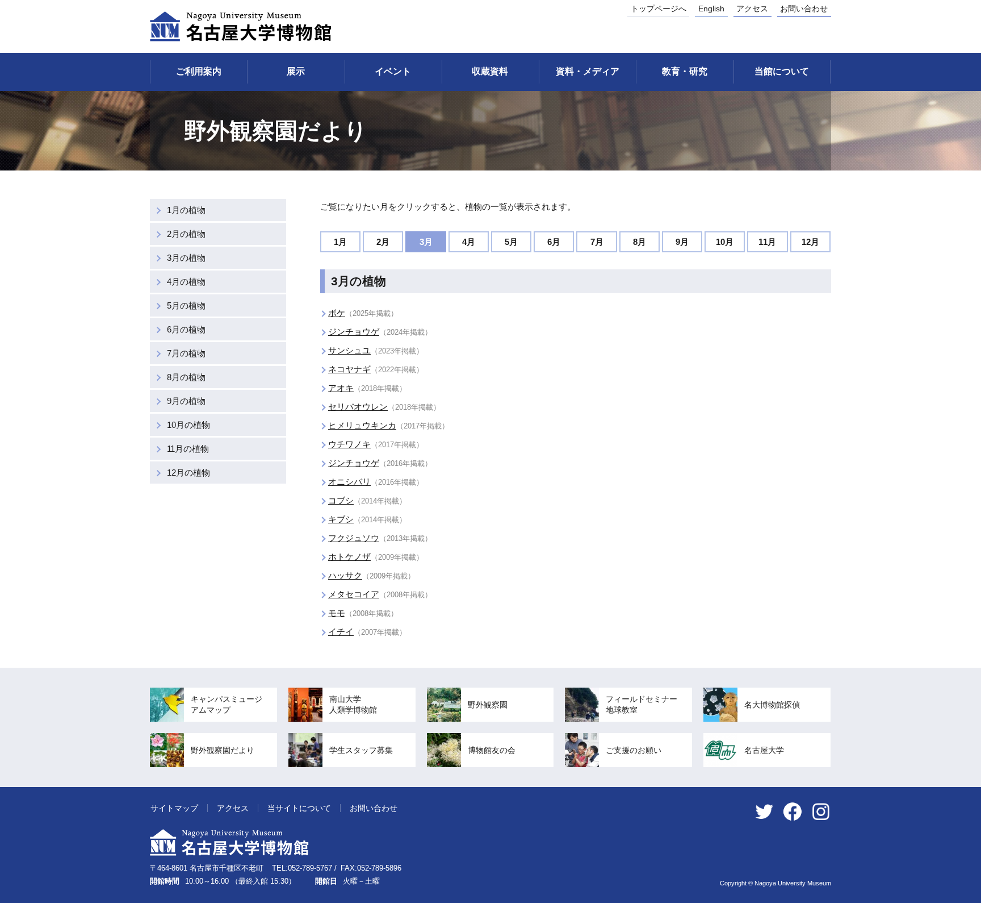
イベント (393, 71)
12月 (810, 242)
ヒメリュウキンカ (362, 425)
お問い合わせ (804, 8)
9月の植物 (186, 401)
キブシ (341, 519)
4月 (468, 242)
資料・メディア (587, 71)
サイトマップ (174, 808)
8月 (639, 242)
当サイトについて (299, 808)
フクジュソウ (353, 538)
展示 (296, 71)
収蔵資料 (490, 71)
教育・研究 (684, 71)
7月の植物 (186, 353)
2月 (382, 242)
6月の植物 (186, 329)
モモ (336, 613)
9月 (682, 242)
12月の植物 (188, 472)
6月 (553, 242)
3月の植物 (186, 258)
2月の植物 (186, 234)
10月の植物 (188, 425)
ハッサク (345, 575)
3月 (426, 242)
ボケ (336, 313)
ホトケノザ (349, 556)
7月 (596, 242)
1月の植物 (186, 210)
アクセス (752, 8)
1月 (340, 242)
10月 (724, 242)
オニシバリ (349, 481)
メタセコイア (353, 594)
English (711, 8)
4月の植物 (186, 281)
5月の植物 (186, 305)
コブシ (341, 500)
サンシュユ (349, 350)
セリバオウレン (358, 406)
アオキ (341, 388)
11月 (767, 242)
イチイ (341, 631)
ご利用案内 (198, 71)
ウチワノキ (349, 444)
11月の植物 (188, 448)
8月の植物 (186, 377)
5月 (511, 242)
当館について (781, 71)
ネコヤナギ (349, 369)
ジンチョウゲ (353, 331)
